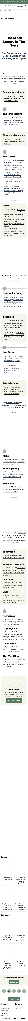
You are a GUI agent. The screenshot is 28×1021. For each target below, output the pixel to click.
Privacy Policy (5, 1008)
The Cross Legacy (5, 11)
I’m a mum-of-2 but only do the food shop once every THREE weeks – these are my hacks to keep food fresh (14, 165)
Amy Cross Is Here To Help (14, 98)
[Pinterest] (14, 991)
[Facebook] (4, 991)
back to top (14, 999)
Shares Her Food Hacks (14, 141)
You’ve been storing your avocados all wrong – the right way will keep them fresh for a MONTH (14, 191)
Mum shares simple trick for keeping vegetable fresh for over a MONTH (13, 489)
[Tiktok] (24, 991)
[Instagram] (19, 991)
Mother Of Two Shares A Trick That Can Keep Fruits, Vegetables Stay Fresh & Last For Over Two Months (13, 325)
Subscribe (14, 982)
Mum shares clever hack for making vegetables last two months (13, 462)
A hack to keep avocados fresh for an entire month (13, 557)
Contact (17, 1008)
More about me (13, 700)
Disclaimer (4, 1010)
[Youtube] (9, 991)
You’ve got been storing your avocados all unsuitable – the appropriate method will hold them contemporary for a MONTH (14, 302)
